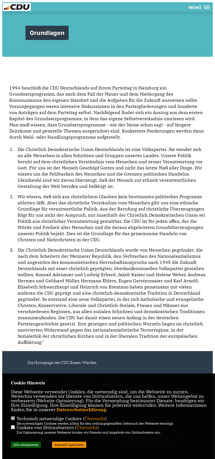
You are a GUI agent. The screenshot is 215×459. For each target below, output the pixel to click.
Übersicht (94, 418)
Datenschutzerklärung (81, 409)
